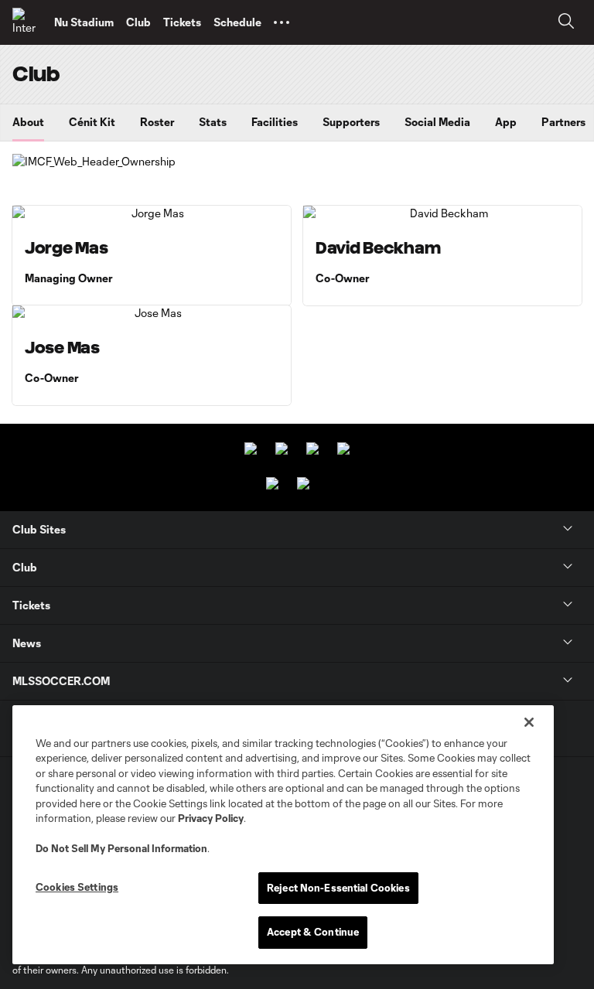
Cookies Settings (77, 887)
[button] (281, 22)
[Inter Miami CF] (27, 22)
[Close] (529, 722)
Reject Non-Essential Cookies (338, 888)
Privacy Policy (211, 818)
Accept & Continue (313, 932)
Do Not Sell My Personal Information (121, 848)
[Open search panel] (566, 23)
